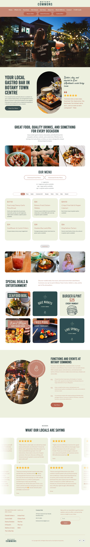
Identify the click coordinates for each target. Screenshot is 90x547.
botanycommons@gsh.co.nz (42, 520)
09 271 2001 (39, 518)
